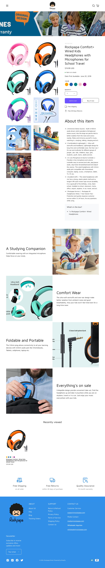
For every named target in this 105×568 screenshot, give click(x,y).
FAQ (30, 512)
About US (32, 508)
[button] (93, 5)
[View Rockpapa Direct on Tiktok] (12, 560)
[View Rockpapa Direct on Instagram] (7, 560)
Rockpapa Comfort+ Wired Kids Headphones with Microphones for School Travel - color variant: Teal (10, 457)
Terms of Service (54, 518)
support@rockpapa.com (76, 512)
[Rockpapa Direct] (52, 6)
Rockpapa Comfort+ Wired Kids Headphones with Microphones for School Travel (16, 461)
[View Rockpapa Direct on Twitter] (21, 560)
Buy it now (90, 101)
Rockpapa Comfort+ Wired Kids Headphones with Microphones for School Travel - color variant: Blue (8, 457)
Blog (30, 515)
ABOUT (32, 504)
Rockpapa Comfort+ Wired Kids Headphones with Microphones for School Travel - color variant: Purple (14, 457)
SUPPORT (52, 504)
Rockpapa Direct (48, 560)
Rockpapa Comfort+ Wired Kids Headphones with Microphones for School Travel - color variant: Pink (12, 457)
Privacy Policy (53, 514)
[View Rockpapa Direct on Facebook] (17, 560)
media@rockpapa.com (75, 521)
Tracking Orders (34, 518)
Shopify (63, 560)
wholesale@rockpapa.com (77, 529)
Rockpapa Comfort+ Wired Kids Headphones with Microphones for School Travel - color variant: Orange (6, 457)
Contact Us (52, 524)
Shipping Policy (53, 521)
